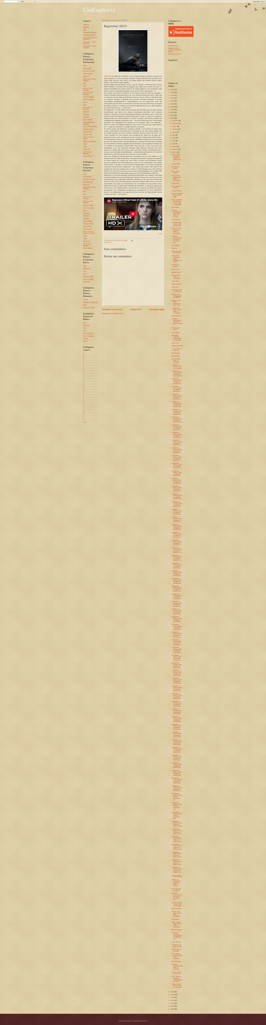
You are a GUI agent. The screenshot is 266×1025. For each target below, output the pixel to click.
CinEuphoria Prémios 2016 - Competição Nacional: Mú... (177, 496)
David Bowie (175, 919)
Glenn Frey (175, 287)
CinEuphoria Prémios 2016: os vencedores (177, 366)
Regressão (107, 76)
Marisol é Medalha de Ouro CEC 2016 (177, 195)
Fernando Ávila (176, 316)
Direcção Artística (88, 129)
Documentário (87, 68)
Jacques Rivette (176, 191)
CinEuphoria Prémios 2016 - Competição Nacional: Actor (177, 419)
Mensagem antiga (156, 309)
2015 (172, 992)
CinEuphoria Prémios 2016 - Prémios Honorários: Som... (177, 815)
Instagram (86, 27)
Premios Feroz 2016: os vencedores (176, 276)
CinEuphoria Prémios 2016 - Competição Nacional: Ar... (177, 473)
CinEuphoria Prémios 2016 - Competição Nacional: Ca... (177, 519)
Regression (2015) (177, 346)
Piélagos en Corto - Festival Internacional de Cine (174, 50)
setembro (175, 129)
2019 (172, 109)
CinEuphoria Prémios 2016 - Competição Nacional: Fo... (177, 489)
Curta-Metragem (88, 73)
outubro (174, 126)
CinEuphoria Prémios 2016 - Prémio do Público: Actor (177, 839)
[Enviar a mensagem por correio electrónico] (131, 240)
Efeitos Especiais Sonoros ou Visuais (89, 232)
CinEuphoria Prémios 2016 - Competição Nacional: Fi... (177, 389)
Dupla (85, 105)
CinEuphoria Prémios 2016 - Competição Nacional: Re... (177, 404)
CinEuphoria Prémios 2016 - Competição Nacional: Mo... (177, 481)
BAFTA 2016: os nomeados (177, 950)
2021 (172, 104)
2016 (172, 118)
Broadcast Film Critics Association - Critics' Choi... (177, 303)
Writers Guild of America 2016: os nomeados (177, 985)
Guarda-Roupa (87, 132)
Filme (84, 65)
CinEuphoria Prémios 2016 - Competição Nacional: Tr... (177, 542)
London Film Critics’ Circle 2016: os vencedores (176, 310)
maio (173, 141)
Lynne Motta (175, 281)
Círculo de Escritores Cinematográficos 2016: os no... (177, 936)
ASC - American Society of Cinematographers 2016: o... (177, 979)
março (174, 146)
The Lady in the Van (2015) (176, 889)
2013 (172, 997)
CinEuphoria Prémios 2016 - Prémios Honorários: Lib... (177, 797)
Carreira (85, 300)
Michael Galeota (176, 930)
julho (173, 135)
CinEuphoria (99, 9)
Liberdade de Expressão (90, 302)
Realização (86, 76)
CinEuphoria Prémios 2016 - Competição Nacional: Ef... (177, 527)
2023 (172, 98)
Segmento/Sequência (89, 141)
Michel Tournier (176, 284)
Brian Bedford (176, 356)
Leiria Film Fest (173, 46)
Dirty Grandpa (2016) (176, 187)
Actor (84, 83)
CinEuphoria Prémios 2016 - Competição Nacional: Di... (177, 504)
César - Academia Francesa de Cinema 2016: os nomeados (177, 202)
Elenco (85, 102)
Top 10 (85, 341)
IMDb (84, 30)
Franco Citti (175, 343)
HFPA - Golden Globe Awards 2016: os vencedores (177, 924)
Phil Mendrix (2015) (175, 265)
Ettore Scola (175, 269)
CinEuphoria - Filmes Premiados (89, 42)
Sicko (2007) (175, 245)
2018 (172, 112)
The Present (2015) (175, 167)
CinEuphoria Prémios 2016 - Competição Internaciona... (177, 565)
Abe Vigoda (175, 207)
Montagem (86, 114)
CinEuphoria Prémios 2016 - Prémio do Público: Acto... (177, 854)
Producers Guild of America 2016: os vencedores (176, 231)
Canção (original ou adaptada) (89, 123)
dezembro (175, 120)
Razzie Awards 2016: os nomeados (176, 360)
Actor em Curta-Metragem (88, 89)
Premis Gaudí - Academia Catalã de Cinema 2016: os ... (177, 158)
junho (174, 138)
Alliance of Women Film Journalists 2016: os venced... (176, 883)
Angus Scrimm (176, 942)
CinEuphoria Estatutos (90, 32)
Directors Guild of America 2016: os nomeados (177, 904)
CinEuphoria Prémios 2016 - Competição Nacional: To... (177, 550)
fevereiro (175, 149)
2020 (172, 107)
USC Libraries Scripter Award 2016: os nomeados (177, 956)
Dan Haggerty (176, 332)
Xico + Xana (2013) (175, 172)
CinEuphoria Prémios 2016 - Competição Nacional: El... (177, 465)
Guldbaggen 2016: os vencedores (177, 290)
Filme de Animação (89, 71)
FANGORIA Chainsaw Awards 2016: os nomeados (176, 338)
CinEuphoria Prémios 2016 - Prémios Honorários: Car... (177, 806)
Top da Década (87, 156)
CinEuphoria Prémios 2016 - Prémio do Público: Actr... (177, 862)
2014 (172, 995)
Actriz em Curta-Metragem (88, 93)
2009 (172, 1009)
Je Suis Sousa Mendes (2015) (177, 875)
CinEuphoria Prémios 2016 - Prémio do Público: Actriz (177, 847)
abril (173, 143)
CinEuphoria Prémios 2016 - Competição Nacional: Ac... (177, 427)
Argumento (86, 112)
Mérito (85, 305)
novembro (175, 123)
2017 (172, 115)
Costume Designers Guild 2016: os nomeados (177, 967)
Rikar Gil (174, 248)
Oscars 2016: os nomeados (177, 349)
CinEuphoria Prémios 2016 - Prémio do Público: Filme (177, 824)
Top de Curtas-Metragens (87, 152)
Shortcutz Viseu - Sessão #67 (177, 252)
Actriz (85, 86)
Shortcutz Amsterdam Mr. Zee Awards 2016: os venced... (177, 214)
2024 (172, 95)
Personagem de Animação (88, 108)
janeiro (174, 152)
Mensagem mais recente (112, 309)
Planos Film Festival (174, 54)
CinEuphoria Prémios (89, 35)
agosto (174, 132)
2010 (172, 1006)
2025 (172, 92)
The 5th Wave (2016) (176, 328)
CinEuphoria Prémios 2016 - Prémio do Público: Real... (177, 831)
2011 (172, 1003)
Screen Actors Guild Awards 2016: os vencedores (176, 178)
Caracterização (87, 134)
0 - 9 (84, 422)
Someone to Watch (89, 307)
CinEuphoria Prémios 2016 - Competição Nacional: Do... (177, 381)
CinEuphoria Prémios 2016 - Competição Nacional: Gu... (177, 512)
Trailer (85, 146)
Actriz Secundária (88, 99)
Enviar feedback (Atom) (117, 313)
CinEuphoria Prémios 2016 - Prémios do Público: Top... (177, 870)
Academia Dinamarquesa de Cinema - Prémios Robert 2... (177, 322)
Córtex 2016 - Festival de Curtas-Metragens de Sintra (176, 259)
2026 (172, 89)
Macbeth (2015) (176, 272)
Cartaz (85, 144)
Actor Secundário (88, 97)
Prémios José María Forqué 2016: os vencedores (176, 914)
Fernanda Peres (176, 961)
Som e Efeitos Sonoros (90, 126)
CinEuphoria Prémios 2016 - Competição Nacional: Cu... (177, 396)
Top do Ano (86, 149)
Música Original (87, 119)
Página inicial (135, 309)
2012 (172, 1000)
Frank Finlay (175, 183)
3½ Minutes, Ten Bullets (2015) (177, 945)
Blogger (145, 1021)
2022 (172, 101)
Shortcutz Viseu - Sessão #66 (177, 972)
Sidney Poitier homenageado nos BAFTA (177, 296)
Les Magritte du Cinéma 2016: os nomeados (177, 224)
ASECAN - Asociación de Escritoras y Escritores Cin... (177, 239)
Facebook (86, 24)
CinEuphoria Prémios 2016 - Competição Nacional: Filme (177, 373)
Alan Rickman (176, 353)
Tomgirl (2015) (176, 164)
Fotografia (86, 117)
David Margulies (176, 908)
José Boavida (176, 219)
